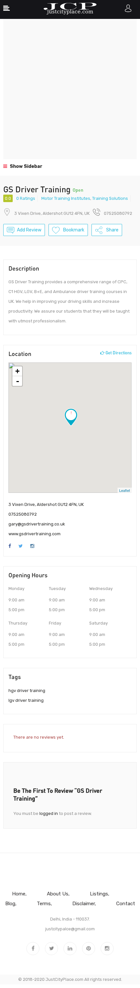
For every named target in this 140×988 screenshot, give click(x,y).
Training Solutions (110, 198)
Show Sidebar (25, 166)
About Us (57, 894)
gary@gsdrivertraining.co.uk (36, 524)
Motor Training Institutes (65, 198)
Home (18, 894)
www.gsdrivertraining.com (34, 533)
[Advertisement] (70, 89)
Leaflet (124, 490)
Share (112, 230)
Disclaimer (83, 904)
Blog (10, 904)
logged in (48, 813)
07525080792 (22, 514)
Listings (99, 894)
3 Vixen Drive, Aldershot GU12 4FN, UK (52, 213)
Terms (44, 904)
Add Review (29, 230)
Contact (125, 904)
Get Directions (118, 352)
